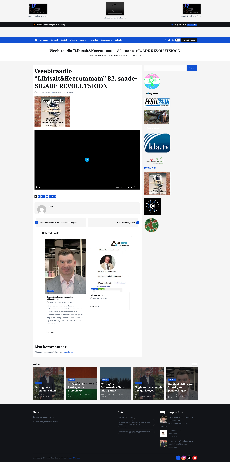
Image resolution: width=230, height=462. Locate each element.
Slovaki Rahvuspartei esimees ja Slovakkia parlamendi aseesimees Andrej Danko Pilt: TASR (134, 432)
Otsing (192, 68)
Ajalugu (73, 40)
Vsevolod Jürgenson (54, 302)
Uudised (54, 40)
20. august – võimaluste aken (180, 441)
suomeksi (94, 40)
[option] (48, 383)
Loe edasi (50, 332)
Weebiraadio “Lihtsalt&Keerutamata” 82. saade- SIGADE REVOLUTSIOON (118, 55)
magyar (83, 40)
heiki (38, 92)
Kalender (118, 40)
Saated (64, 40)
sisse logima (69, 352)
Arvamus (44, 40)
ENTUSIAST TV (150, 168)
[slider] (77, 187)
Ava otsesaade (189, 40)
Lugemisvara (106, 40)
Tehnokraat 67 (174, 430)
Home (91, 55)
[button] (193, 364)
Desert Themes (74, 458)
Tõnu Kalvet (41, 395)
